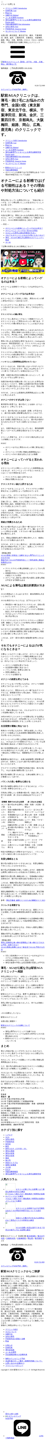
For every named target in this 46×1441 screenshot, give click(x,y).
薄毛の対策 (9, 1153)
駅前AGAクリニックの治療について (15, 1025)
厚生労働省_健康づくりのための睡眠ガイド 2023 (25, 900)
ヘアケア (9, 1135)
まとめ (8, 242)
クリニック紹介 (16, 8)
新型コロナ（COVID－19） (16, 1149)
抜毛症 (8, 1144)
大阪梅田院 (21, 1238)
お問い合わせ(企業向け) (14, 1363)
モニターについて (15, 31)
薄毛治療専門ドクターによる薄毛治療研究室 (23, 1174)
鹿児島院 (38, 1238)
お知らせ (9, 1345)
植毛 (7, 1146)
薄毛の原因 (9, 1151)
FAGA (7, 1169)
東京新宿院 (31, 1236)
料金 (8, 13)
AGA (7, 1137)
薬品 (7, 1158)
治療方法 (11, 15)
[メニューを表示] (17, 60)
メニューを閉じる (8, 4)
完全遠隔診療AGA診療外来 (16, 1354)
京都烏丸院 (10, 1238)
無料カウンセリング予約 (15, 1359)
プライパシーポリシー (14, 1366)
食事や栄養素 (10, 1165)
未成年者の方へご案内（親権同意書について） (24, 1361)
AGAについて (11, 1332)
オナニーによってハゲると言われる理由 (21, 231)
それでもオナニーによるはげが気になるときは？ (25, 235)
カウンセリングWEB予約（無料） (14, 89)
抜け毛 (8, 1160)
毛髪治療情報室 (17, 24)
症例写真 (10, 11)
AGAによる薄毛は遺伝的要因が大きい (20, 233)
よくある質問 (14, 18)
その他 (8, 1167)
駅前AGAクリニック (13, 168)
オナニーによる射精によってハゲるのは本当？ (24, 228)
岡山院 (30, 1238)
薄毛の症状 (9, 1156)
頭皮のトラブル (11, 1163)
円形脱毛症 (15, 29)
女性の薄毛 (11, 27)
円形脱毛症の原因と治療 (15, 1339)
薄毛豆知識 (9, 1350)
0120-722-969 (39, 1262)
